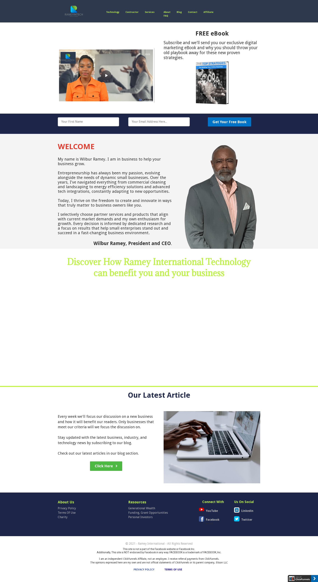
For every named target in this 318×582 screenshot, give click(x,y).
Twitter (246, 519)
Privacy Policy (67, 508)
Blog (179, 12)
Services (149, 12)
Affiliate (208, 12)
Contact (192, 12)
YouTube (212, 511)
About (167, 12)
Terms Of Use (67, 512)
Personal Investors (140, 517)
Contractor (132, 12)
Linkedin (247, 511)
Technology (112, 12)
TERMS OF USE (173, 569)
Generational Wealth (141, 508)
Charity (63, 517)
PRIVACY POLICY (143, 569)
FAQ (166, 16)
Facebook (212, 519)
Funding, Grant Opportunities (148, 512)
